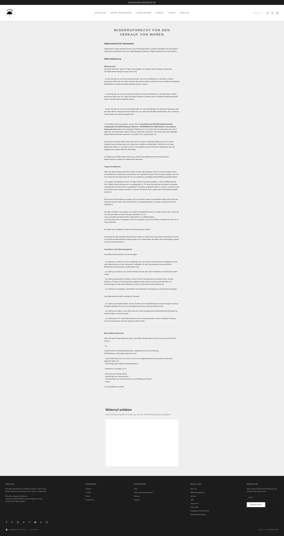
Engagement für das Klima (199, 511)
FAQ (135, 489)
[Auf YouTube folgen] (35, 522)
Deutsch (257, 13)
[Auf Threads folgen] (24, 522)
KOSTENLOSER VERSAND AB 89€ (142, 2)
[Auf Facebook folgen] (6, 522)
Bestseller (100, 13)
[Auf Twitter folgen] (12, 522)
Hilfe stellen (194, 507)
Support (137, 500)
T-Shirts (172, 13)
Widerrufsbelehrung (197, 492)
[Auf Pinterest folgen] (29, 522)
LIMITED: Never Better (120, 13)
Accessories (90, 500)
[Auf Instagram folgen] (18, 522)
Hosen (88, 496)
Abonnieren (256, 504)
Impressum (194, 503)
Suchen (193, 496)
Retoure (137, 496)
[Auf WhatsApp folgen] (47, 522)
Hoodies (159, 13)
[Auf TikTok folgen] (41, 522)
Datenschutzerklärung (198, 514)
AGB (192, 500)
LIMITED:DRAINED (143, 13)
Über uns (184, 13)
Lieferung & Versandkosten (143, 492)
